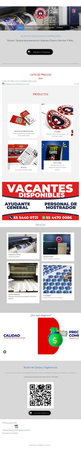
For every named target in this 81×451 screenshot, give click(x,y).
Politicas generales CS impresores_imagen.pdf (16, 430)
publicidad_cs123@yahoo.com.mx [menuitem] (39, 445)
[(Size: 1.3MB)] (16, 427)
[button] (4, 351)
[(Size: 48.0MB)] (3, 84)
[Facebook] (38, 440)
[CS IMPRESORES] (40, 13)
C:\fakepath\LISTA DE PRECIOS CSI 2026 (17, 84)
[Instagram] (42, 440)
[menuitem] (20, 27)
